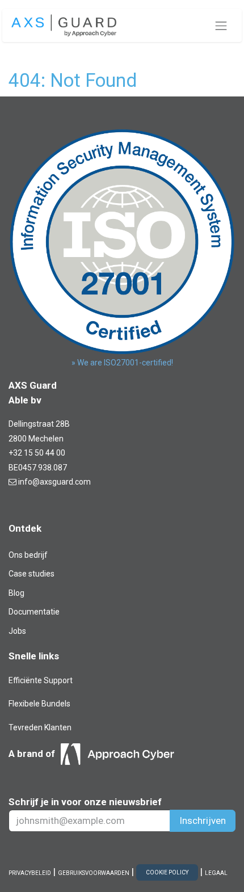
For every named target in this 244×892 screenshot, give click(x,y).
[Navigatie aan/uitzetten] (221, 25)
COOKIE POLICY (167, 872)
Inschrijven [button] (202, 820)
